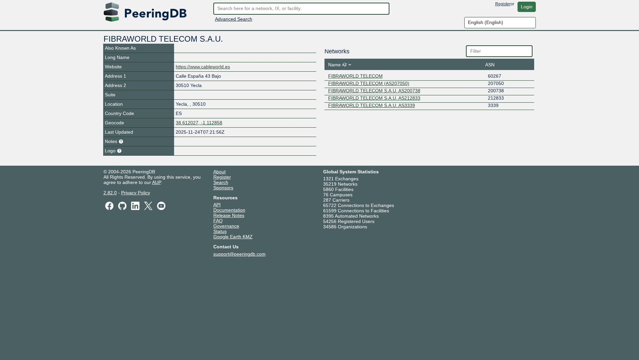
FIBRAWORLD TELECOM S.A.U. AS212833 (374, 98)
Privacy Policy (135, 192)
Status (220, 231)
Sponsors (223, 187)
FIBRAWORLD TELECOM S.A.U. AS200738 (374, 90)
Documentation (229, 210)
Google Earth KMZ (233, 236)
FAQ (218, 220)
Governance (226, 226)
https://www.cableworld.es (203, 66)
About (219, 171)
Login (526, 6)
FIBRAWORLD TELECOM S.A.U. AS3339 (371, 105)
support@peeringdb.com (239, 254)
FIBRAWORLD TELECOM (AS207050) (368, 83)
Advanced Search (233, 19)
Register (503, 4)
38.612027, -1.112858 (199, 122)
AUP (156, 182)
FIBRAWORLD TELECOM (355, 76)
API (217, 204)
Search (220, 182)
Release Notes (228, 215)
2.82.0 (110, 192)
